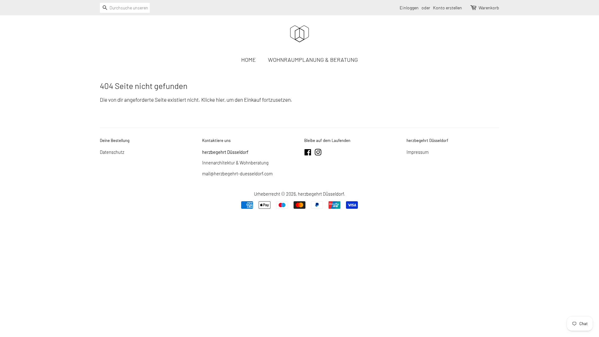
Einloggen (409, 7)
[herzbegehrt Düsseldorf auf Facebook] (307, 153)
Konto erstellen (447, 7)
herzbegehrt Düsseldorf (321, 194)
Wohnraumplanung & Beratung (313, 59)
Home (248, 59)
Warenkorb (489, 7)
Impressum (418, 152)
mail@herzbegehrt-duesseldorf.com (237, 173)
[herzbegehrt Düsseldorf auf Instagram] (317, 153)
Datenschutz (112, 152)
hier (220, 99)
